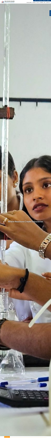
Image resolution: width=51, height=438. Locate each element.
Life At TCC (38, 2)
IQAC (44, 2)
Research (41, 2)
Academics (34, 2)
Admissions (44, 0)
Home (35, 0)
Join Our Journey (29, 2)
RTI (37, 0)
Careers (50, 13)
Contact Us (48, 2)
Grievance (48, 0)
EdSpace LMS (40, 0)
